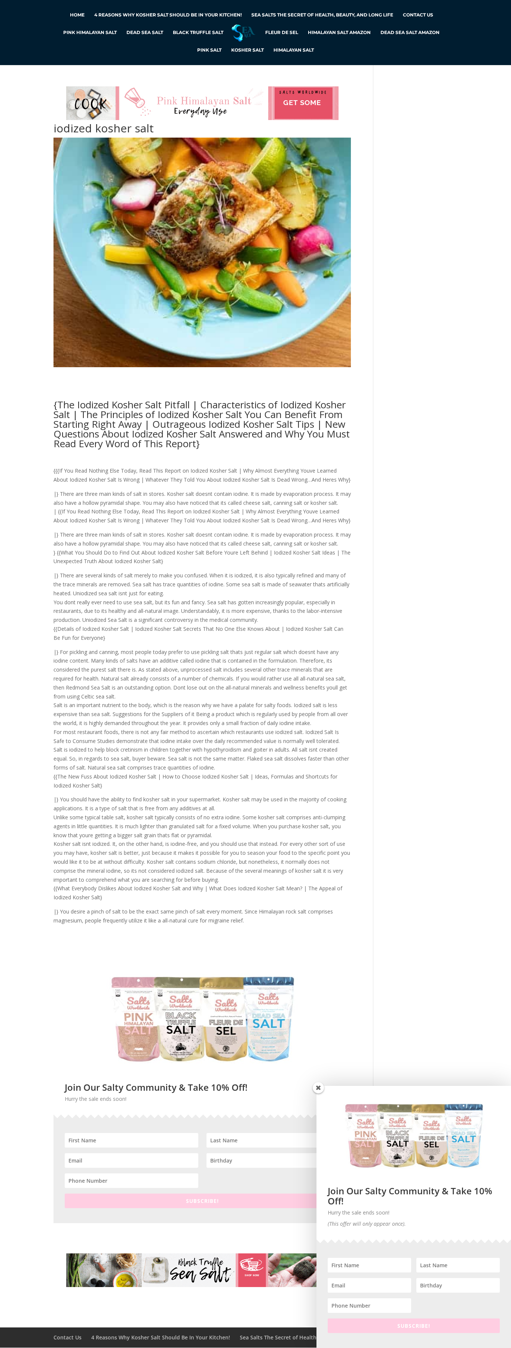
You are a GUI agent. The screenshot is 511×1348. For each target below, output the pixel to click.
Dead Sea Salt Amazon (410, 32)
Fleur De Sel (281, 32)
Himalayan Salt (293, 50)
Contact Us (418, 15)
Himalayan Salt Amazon (339, 32)
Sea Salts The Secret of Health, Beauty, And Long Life (322, 15)
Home (77, 15)
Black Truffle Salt (198, 32)
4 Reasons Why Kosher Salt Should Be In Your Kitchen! (168, 15)
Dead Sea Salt (144, 32)
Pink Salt (209, 50)
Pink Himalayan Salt (90, 32)
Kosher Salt (247, 50)
